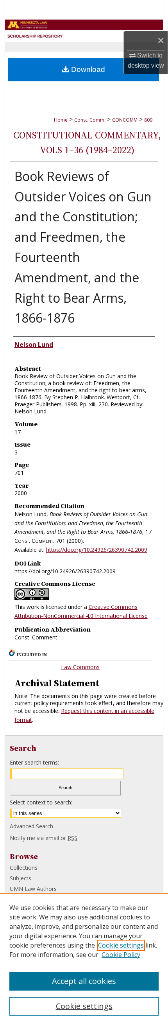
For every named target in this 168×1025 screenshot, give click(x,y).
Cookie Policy (121, 954)
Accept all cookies (84, 981)
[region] (84, 959)
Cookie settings (121, 945)
